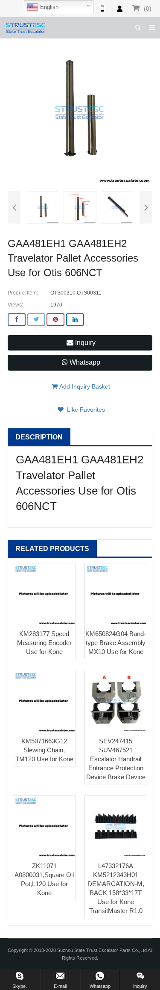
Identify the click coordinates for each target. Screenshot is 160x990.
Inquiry (84, 342)
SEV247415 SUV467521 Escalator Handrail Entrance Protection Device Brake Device (115, 759)
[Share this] (17, 319)
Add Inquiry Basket (84, 386)
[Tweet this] (36, 319)
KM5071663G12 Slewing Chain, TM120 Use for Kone (44, 750)
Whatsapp (84, 362)
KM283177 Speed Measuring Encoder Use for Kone (44, 642)
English (48, 7)
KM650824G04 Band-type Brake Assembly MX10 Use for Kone (115, 642)
